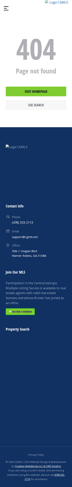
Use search (36, 105)
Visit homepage (36, 91)
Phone (16, 217)
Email (15, 231)
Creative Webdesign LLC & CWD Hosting (38, 466)
